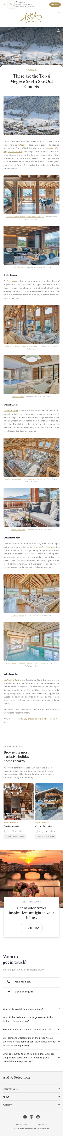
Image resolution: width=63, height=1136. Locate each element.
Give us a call (23, 981)
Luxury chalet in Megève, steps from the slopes (25, 216)
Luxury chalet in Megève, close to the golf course (25, 663)
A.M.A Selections (16, 1078)
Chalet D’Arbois (18, 396)
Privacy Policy (21, 1124)
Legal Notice (42, 1124)
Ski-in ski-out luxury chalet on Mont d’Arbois (22, 346)
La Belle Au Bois (18, 615)
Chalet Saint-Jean (18, 529)
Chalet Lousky (18, 267)
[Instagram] (31, 1117)
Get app (55, 4)
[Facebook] (25, 1117)
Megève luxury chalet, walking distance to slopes (25, 479)
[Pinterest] (38, 1117)
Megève (23, 145)
